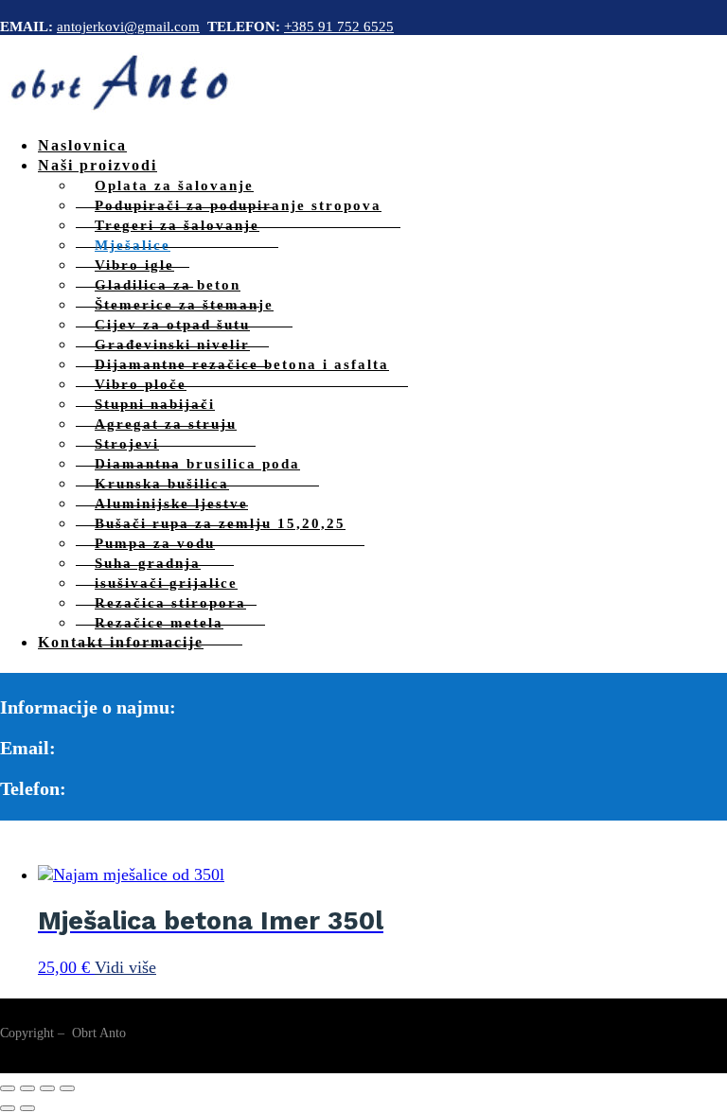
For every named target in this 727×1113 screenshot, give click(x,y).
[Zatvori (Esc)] (67, 1088)
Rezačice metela (159, 622)
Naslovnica (82, 145)
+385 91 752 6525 (339, 26)
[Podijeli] (47, 1088)
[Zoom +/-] (7, 1088)
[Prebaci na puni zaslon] (27, 1088)
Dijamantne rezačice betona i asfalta (242, 364)
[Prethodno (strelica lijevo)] (7, 1108)
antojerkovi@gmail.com (128, 26)
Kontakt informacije (121, 642)
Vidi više (125, 967)
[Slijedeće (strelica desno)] (27, 1108)
